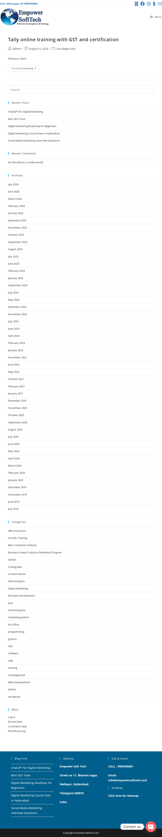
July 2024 (13, 292)
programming (16, 631)
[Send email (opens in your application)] (159, 4)
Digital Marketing (18, 588)
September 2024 (17, 285)
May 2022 (13, 372)
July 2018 (13, 509)
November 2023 (17, 314)
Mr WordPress (16, 162)
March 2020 (15, 465)
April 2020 (14, 458)
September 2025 (17, 242)
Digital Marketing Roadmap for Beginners (32, 126)
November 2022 (17, 357)
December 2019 (17, 487)
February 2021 (16, 386)
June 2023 (13, 328)
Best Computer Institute (22, 545)
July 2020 (13, 436)
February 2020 (16, 472)
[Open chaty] (151, 826)
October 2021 (16, 379)
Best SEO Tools (16, 119)
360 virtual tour (17, 531)
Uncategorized (65, 49)
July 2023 (13, 321)
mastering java (16, 610)
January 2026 (15, 213)
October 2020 (16, 415)
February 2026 (16, 206)
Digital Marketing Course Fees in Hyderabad (33, 133)
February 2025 (16, 271)
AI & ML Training (17, 538)
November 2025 (17, 227)
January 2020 (15, 480)
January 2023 (15, 350)
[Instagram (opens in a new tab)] (149, 4)
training (12, 668)
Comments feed (17, 726)
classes (12, 559)
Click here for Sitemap (123, 796)
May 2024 (13, 299)
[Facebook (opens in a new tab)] (142, 4)
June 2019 (13, 501)
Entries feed (15, 721)
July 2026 (13, 184)
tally (10, 660)
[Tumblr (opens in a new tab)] (154, 4)
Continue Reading (25, 67)
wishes (12, 689)
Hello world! (36, 162)
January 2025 (15, 278)
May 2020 (13, 451)
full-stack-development (21, 595)
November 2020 (17, 408)
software (13, 653)
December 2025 (17, 220)
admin (17, 49)
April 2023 (14, 336)
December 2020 (17, 400)
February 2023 (16, 343)
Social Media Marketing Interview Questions (34, 140)
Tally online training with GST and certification (63, 39)
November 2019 (17, 494)
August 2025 (15, 249)
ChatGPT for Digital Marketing (25, 111)
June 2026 (13, 191)
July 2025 (13, 256)
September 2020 (17, 422)
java (10, 603)
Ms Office (13, 624)
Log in (11, 717)
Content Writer (17, 574)
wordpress (14, 696)
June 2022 (13, 364)
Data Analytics (16, 581)
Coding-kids (15, 567)
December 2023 (17, 307)
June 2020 (13, 444)
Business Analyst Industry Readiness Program (35, 552)
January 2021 (15, 393)
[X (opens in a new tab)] (136, 4)
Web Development (19, 682)
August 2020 (15, 429)
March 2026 (15, 199)
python (12, 639)
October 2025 (16, 234)
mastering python (18, 617)
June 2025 (13, 263)
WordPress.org (16, 731)
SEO (10, 646)
